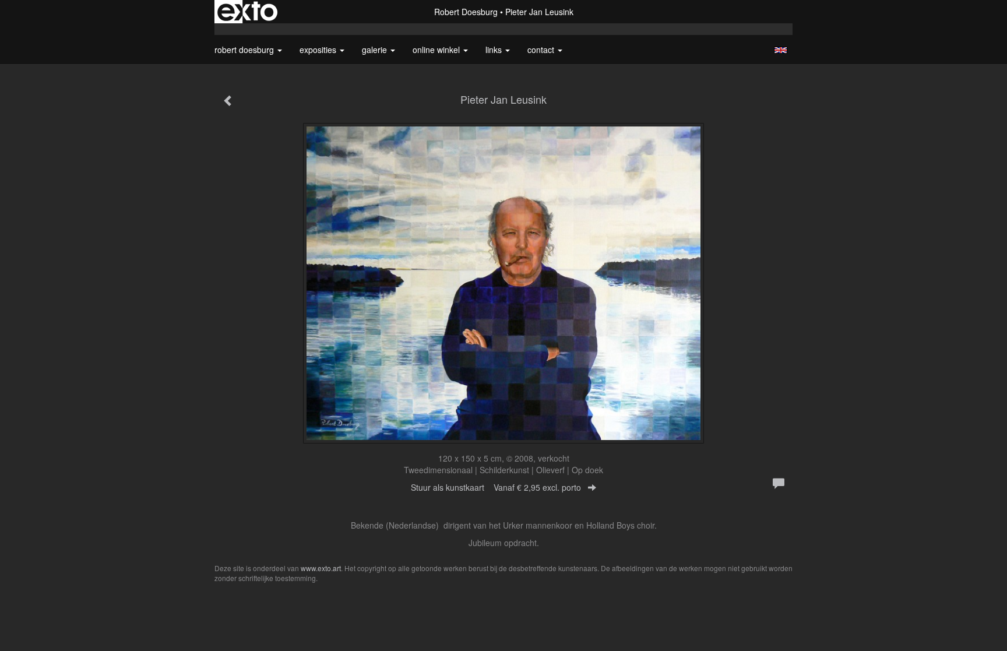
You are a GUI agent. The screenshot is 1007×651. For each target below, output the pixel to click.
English (780, 50)
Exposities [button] (319, 49)
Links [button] (494, 49)
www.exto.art (321, 568)
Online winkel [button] (437, 49)
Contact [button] (542, 49)
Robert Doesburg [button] (245, 49)
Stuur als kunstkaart (496, 487)
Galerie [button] (375, 49)
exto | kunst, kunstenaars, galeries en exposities (247, 11)
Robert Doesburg (466, 11)
